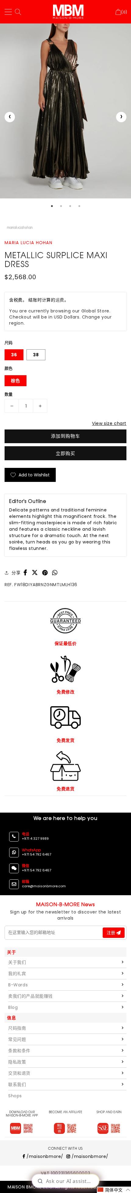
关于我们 (17, 962)
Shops (15, 1096)
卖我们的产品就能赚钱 (30, 996)
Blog (13, 1007)
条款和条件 (19, 1051)
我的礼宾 (17, 973)
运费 (59, 300)
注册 (111, 933)
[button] (114, 1190)
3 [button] (70, 206)
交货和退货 (19, 1073)
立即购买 (65, 453)
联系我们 (17, 1084)
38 (36, 355)
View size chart (109, 423)
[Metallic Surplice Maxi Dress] (65, 110)
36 (14, 355)
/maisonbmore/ (44, 1156)
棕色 (15, 381)
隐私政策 (17, 1062)
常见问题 (17, 1039)
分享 (16, 573)
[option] (65, 110)
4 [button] (79, 206)
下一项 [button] (121, 117)
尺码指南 (17, 1028)
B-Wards (18, 985)
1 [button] (52, 206)
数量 (9, 394)
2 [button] (61, 206)
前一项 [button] (10, 117)
